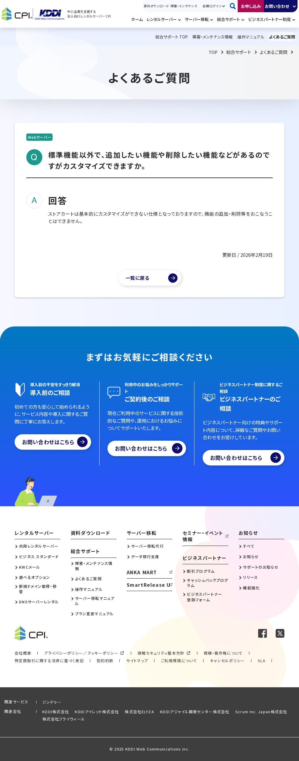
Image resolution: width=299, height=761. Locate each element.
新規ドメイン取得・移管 (38, 589)
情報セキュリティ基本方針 (161, 653)
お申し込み (251, 6)
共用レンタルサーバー (38, 546)
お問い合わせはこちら (48, 442)
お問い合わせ (277, 6)
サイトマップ (137, 660)
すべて (249, 546)
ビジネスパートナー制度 (269, 19)
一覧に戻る (138, 277)
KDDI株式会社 (55, 711)
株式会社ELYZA (139, 711)
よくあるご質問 (273, 52)
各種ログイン (212, 5)
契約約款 (105, 660)
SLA (262, 660)
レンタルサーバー (162, 19)
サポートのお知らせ (261, 567)
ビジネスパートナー (204, 558)
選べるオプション (34, 577)
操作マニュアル (88, 589)
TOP (213, 52)
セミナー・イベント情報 (202, 536)
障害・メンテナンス (184, 5)
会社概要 (23, 653)
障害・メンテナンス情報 (94, 566)
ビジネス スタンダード (39, 556)
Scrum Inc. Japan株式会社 (261, 711)
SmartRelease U (149, 584)
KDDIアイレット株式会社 (97, 711)
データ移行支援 (145, 556)
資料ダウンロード (156, 5)
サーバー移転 (197, 19)
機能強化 (251, 587)
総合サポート (228, 19)
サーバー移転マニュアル (95, 601)
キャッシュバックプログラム (207, 583)
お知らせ (248, 533)
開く (294, 6)
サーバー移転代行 (147, 546)
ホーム (137, 19)
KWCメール (29, 567)
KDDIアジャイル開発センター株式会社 (195, 711)
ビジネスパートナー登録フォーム (204, 597)
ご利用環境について (179, 660)
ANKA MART (142, 572)
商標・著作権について (223, 653)
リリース (250, 577)
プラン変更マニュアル (94, 613)
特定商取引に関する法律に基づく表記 (49, 660)
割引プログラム (201, 571)
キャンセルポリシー (227, 660)
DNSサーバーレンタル (39, 601)
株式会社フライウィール (63, 719)
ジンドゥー (52, 702)
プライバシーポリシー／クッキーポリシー (81, 653)
